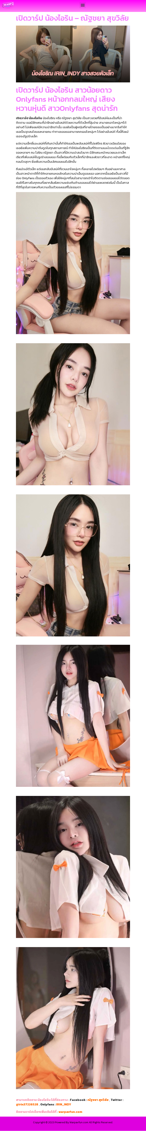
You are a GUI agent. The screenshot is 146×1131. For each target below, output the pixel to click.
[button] (82, 5)
